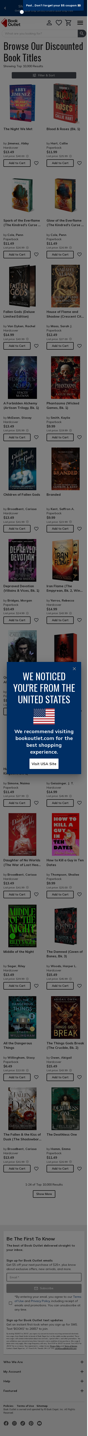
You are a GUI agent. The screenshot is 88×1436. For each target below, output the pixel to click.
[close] (74, 669)
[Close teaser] (22, 12)
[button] (53, 5)
